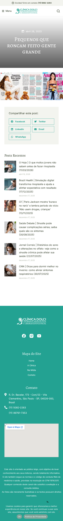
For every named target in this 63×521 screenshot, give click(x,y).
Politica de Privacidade (35, 516)
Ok (19, 516)
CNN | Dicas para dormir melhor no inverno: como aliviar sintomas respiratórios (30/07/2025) (38, 270)
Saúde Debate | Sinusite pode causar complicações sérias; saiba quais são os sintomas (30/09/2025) (38, 229)
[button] (7, 11)
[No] (59, 511)
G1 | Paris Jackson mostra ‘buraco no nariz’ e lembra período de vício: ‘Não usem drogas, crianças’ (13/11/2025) (39, 207)
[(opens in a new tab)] (10, 166)
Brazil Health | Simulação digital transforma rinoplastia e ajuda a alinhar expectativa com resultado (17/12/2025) (37, 186)
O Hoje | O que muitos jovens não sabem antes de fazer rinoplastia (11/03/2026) (37, 166)
